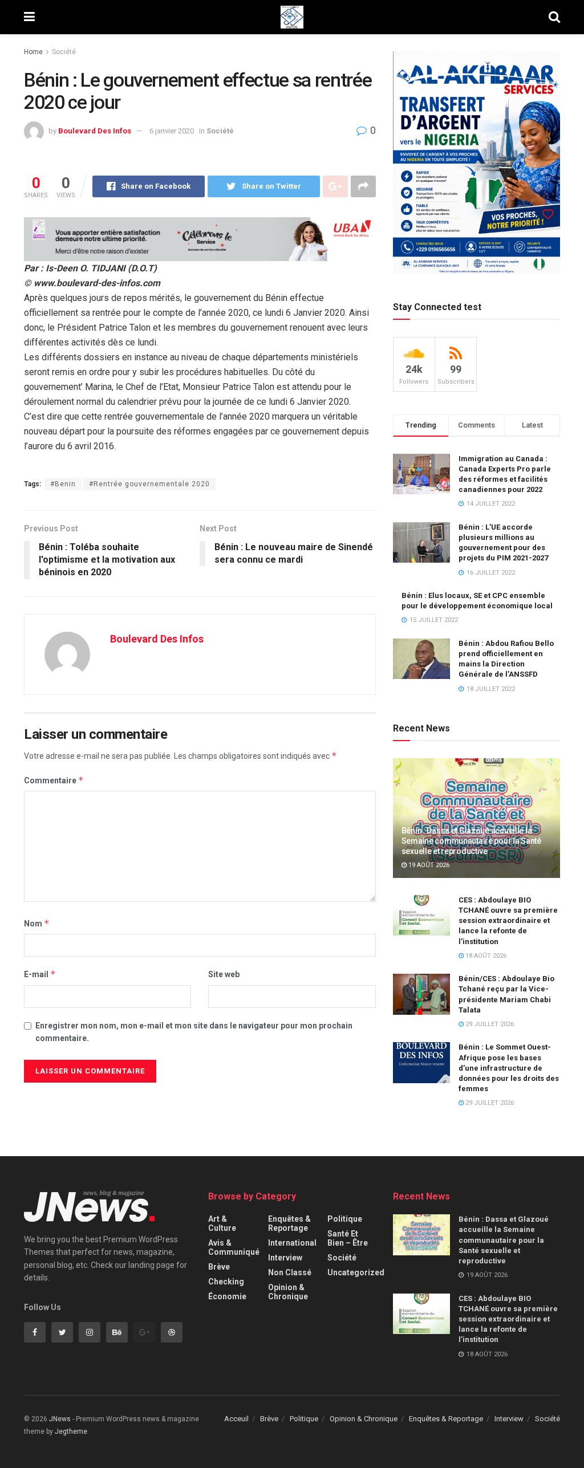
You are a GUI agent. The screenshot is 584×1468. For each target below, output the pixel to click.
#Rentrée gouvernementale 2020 (149, 484)
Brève (219, 1266)
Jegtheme (71, 1432)
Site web (224, 974)
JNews (60, 1419)
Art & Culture (222, 1223)
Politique (344, 1218)
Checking (226, 1281)
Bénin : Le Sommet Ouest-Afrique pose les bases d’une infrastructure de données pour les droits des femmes (509, 1068)
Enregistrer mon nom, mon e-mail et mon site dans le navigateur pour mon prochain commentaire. (193, 1032)
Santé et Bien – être (347, 1238)
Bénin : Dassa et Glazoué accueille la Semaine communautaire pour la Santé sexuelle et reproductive (471, 841)
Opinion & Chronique (288, 1292)
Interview (285, 1257)
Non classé (289, 1272)
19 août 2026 (428, 865)
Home (33, 52)
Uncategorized (355, 1272)
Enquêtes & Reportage (289, 1223)
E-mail (40, 974)
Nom (37, 923)
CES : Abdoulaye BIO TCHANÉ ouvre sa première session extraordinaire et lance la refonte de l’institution (508, 921)
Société (64, 52)
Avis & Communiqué (233, 1247)
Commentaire (54, 780)
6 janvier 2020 (171, 131)
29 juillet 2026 (489, 1024)
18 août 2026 (485, 955)
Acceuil (236, 1418)
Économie (227, 1296)
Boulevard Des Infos (94, 131)
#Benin (63, 484)
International (292, 1242)
